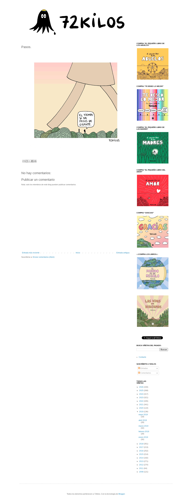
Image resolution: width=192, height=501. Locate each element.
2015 (141, 454)
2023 (141, 397)
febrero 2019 (144, 431)
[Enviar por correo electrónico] (23, 161)
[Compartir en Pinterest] (35, 161)
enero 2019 (143, 437)
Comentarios (145, 373)
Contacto (142, 357)
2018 (141, 444)
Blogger (121, 494)
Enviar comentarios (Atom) (43, 257)
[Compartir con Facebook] (32, 161)
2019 (141, 412)
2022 (141, 401)
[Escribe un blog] (26, 161)
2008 (141, 472)
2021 (141, 405)
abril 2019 (143, 420)
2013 (141, 461)
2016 (141, 451)
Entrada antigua (122, 253)
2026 (141, 387)
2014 (141, 458)
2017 (141, 447)
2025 (141, 390)
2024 (141, 394)
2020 (141, 408)
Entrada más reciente (30, 253)
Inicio (78, 253)
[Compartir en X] (29, 161)
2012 (141, 465)
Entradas (144, 368)
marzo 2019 (143, 426)
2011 (141, 468)
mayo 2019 (143, 415)
